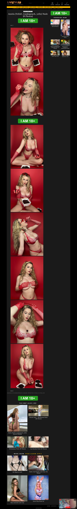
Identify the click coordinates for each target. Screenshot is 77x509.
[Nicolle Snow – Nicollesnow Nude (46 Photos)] (38, 410)
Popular (57, 4)
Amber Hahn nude (55, 56)
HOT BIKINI (33, 8)
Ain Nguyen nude (17, 472)
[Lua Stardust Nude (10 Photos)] (38, 442)
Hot (62, 4)
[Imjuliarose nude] (65, 52)
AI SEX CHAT (60, 8)
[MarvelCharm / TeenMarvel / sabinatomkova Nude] (65, 42)
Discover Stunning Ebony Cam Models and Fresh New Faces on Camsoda (55, 47)
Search (43, 3)
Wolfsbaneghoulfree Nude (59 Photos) (55, 26)
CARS (54, 8)
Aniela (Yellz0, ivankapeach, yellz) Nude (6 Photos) (17, 433)
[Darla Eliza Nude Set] (38, 487)
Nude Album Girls (33, 453)
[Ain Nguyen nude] (17, 463)
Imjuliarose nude (65, 56)
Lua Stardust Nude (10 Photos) (38, 449)
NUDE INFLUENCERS (24, 8)
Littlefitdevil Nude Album (65, 37)
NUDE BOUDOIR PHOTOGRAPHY (44, 8)
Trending (66, 4)
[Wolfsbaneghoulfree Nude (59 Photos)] (55, 21)
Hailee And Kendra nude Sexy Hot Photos (38, 472)
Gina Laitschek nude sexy (17, 502)
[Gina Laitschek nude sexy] (17, 488)
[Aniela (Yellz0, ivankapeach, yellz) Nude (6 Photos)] (17, 418)
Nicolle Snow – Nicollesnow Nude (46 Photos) (38, 418)
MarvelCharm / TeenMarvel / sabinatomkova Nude (65, 47)
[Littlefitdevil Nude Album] (65, 27)
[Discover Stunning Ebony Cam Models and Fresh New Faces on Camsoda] (55, 42)
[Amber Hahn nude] (55, 52)
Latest (52, 4)
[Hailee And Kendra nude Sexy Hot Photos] (38, 463)
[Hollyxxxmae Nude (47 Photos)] (17, 442)
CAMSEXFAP (16, 8)
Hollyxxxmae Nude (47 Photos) (17, 449)
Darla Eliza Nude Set (38, 501)
